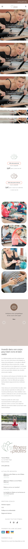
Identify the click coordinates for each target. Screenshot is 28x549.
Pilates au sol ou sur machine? (12, 487)
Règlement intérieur (6, 513)
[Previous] (2, 133)
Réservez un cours (14, 35)
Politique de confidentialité (8, 510)
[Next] (25, 133)
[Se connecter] (26, 6)
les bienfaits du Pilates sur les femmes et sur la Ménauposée (14, 493)
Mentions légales (5, 504)
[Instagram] (13, 522)
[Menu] (2, 6)
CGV (2, 507)
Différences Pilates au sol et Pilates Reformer (13, 481)
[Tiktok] (17, 522)
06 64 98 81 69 (22, 2)
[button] (14, 163)
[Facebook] (10, 522)
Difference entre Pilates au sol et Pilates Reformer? (14, 475)
